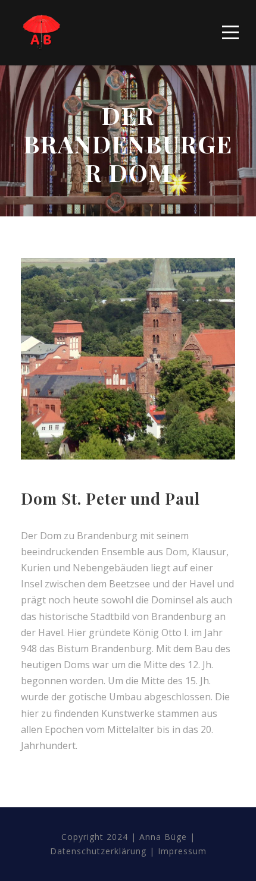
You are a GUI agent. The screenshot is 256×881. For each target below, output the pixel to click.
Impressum (182, 851)
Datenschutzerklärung (98, 851)
